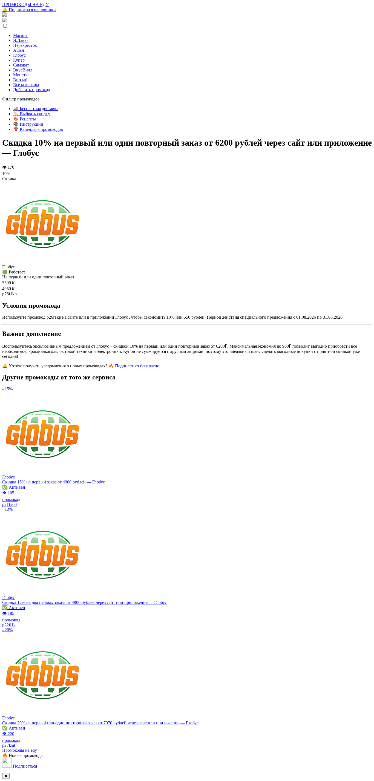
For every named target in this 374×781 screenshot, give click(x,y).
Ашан (18, 50)
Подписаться (24, 766)
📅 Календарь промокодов (38, 129)
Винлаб (20, 79)
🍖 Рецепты (24, 119)
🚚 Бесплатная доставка (35, 108)
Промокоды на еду (19, 750)
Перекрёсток (25, 45)
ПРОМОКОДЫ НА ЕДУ (25, 4)
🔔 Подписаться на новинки (29, 9)
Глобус (19, 55)
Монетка (21, 75)
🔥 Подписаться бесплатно (133, 366)
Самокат (21, 65)
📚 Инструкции (28, 124)
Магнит (20, 35)
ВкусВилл (22, 70)
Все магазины (26, 84)
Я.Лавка (20, 40)
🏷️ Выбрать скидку (31, 113)
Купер (19, 60)
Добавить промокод (31, 89)
